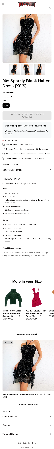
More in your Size (27, 281)
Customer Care (12, 170)
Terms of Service (10, 434)
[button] (50, 3)
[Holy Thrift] (27, 4)
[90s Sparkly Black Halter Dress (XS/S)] (14, 69)
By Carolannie (8, 93)
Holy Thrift (29, 448)
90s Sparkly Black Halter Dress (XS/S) (20, 394)
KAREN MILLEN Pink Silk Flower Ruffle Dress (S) (36, 313)
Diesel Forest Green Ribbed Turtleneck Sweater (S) (12, 313)
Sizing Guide (10, 164)
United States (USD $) (25, 443)
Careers (6, 425)
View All (7, 412)
